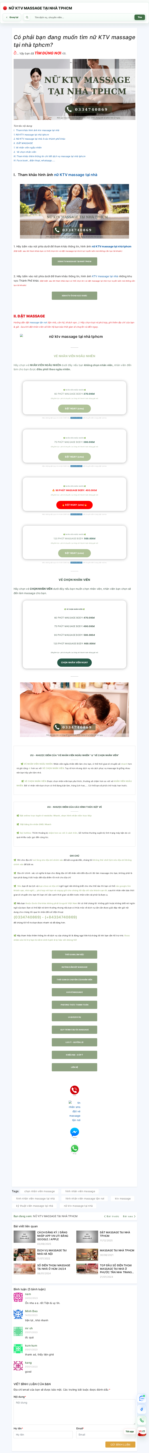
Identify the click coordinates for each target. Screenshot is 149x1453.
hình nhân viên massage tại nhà (35, 1198)
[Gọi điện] (141, 1420)
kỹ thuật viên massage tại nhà (34, 1205)
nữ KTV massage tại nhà (75, 175)
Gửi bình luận (120, 1444)
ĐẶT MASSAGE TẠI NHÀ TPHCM (115, 1234)
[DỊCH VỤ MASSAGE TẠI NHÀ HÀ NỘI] (24, 1255)
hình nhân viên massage (80, 1191)
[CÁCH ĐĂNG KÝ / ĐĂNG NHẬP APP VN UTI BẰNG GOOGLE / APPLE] (24, 1238)
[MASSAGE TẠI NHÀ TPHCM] (87, 1255)
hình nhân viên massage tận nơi (85, 1198)
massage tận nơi (38, 322)
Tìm (140, 17)
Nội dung (20, 1396)
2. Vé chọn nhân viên (25, 152)
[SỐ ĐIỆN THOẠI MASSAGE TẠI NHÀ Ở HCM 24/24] (24, 1269)
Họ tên (18, 1428)
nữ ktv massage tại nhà (78, 1205)
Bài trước (113, 1216)
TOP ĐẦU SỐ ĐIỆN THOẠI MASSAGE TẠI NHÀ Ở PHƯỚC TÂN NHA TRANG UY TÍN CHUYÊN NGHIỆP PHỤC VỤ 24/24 (116, 1269)
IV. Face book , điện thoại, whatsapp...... (34, 160)
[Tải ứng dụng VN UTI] (141, 1431)
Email (80, 1428)
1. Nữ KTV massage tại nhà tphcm (31, 134)
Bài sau (128, 1216)
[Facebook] (141, 1409)
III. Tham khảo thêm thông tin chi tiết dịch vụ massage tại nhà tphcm (49, 156)
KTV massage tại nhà (105, 276)
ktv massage (123, 1198)
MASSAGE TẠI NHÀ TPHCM (117, 1250)
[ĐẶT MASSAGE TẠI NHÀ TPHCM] (87, 1237)
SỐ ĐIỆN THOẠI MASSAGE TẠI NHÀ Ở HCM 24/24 (53, 1267)
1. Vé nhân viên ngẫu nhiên (28, 147)
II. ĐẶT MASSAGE (23, 143)
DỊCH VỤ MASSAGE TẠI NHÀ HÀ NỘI (52, 1252)
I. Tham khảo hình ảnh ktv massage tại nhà (36, 130)
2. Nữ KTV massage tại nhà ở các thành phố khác (40, 138)
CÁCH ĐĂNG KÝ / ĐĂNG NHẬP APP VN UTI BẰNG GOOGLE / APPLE (52, 1236)
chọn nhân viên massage (39, 1191)
